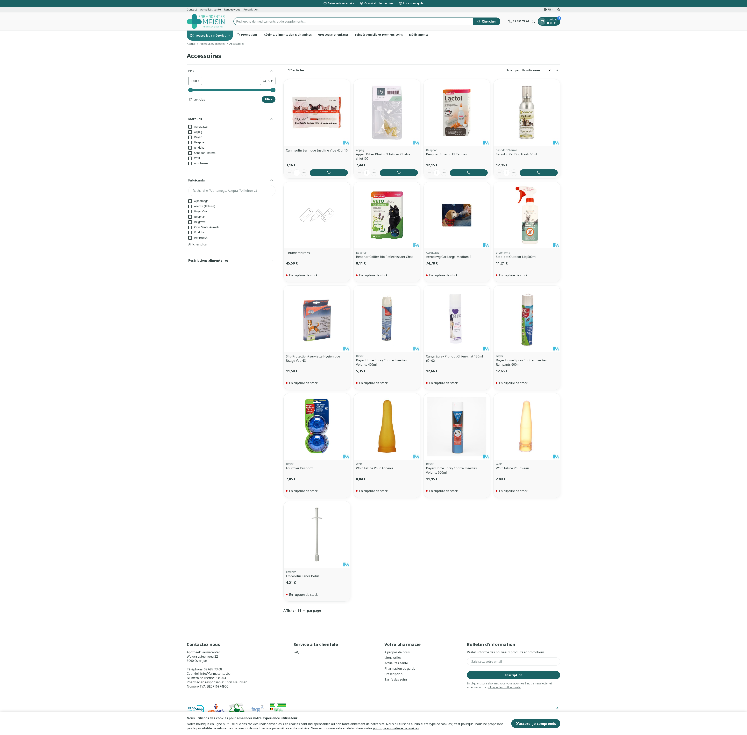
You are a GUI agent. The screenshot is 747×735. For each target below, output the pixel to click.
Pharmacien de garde (399, 668)
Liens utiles (393, 657)
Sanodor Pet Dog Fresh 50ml (516, 154)
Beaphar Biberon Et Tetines (446, 154)
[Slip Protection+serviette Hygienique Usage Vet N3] (317, 319)
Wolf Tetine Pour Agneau (374, 468)
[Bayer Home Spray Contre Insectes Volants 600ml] (457, 426)
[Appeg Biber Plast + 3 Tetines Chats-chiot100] (387, 112)
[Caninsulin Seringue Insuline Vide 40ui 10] (317, 112)
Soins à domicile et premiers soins (379, 34)
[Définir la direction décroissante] (558, 70)
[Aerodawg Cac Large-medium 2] (457, 215)
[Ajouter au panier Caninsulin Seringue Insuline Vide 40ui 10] (329, 172)
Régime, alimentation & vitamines (288, 34)
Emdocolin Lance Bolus (302, 576)
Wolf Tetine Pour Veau (512, 468)
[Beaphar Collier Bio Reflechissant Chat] (387, 215)
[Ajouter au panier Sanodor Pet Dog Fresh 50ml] (539, 172)
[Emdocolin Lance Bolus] (317, 534)
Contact (192, 9)
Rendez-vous (232, 9)
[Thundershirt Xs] (317, 215)
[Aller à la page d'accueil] (206, 21)
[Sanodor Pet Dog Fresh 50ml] (527, 112)
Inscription (513, 675)
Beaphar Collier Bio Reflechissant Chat (384, 257)
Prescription (251, 9)
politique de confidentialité (504, 687)
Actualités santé (210, 9)
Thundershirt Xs (298, 253)
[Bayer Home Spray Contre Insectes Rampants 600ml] (527, 319)
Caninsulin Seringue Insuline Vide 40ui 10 (317, 150)
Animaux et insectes (212, 44)
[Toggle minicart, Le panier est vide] (541, 21)
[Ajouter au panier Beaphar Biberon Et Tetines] (469, 172)
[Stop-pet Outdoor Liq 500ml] (527, 215)
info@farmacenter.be (215, 673)
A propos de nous (397, 652)
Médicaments (418, 34)
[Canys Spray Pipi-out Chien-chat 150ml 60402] (457, 319)
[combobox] (353, 21)
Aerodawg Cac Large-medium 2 (448, 257)
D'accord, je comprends (535, 723)
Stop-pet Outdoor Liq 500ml (516, 257)
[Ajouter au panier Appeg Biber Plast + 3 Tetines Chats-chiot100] (399, 172)
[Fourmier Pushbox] (317, 426)
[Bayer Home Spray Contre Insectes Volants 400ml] (387, 319)
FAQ (296, 652)
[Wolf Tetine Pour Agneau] (387, 426)
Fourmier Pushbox (299, 468)
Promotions (249, 34)
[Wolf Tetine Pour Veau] (527, 426)
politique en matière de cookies (396, 728)
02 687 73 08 (213, 669)
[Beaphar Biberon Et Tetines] (457, 112)
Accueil (191, 44)
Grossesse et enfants (333, 34)
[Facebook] (557, 709)
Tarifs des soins (396, 679)
